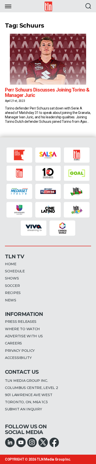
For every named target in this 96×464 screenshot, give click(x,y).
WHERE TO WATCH (22, 329)
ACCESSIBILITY (18, 358)
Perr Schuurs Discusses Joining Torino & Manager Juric (47, 92)
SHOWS (12, 278)
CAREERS (13, 343)
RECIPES (13, 293)
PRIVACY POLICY (20, 350)
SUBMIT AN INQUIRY (23, 409)
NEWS (10, 300)
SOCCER (12, 285)
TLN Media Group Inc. (54, 459)
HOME (10, 264)
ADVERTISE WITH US (24, 336)
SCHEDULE (15, 271)
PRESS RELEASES (20, 321)
